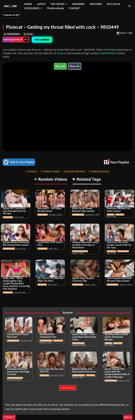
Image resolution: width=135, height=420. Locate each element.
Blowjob (110, 214)
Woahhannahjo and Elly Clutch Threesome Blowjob (116, 337)
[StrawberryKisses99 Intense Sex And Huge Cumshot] (18, 360)
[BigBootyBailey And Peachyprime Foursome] (83, 360)
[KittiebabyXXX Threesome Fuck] (51, 325)
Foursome (90, 375)
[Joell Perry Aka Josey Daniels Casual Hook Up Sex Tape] (119, 232)
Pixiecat (61, 53)
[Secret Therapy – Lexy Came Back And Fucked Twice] (83, 325)
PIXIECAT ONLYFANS (74, 171)
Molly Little (8, 292)
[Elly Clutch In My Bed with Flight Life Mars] (50, 268)
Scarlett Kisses (13, 340)
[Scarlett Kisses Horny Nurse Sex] (18, 325)
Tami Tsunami (112, 284)
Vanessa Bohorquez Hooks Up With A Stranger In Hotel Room (85, 245)
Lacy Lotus (44, 375)
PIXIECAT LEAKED (50, 171)
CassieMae (42, 248)
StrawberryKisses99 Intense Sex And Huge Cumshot (18, 372)
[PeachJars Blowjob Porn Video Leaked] (119, 198)
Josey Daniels (123, 251)
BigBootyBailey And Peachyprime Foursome (84, 370)
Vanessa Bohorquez (80, 251)
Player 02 (74, 66)
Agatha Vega (77, 284)
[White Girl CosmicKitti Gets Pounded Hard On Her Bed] (15, 198)
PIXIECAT (31, 171)
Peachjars (119, 214)
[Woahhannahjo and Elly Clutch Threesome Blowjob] (116, 325)
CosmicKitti (8, 217)
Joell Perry (111, 251)
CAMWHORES (12, 34)
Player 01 (60, 66)
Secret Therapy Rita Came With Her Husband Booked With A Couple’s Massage (117, 373)
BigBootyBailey (78, 375)
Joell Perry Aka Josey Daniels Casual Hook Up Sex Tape (119, 245)
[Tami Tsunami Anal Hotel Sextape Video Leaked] (119, 268)
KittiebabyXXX (46, 340)
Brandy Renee (9, 248)
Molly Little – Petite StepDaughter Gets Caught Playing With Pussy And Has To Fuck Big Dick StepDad (16, 283)
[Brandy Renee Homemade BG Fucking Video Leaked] (15, 232)
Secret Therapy (78, 343)
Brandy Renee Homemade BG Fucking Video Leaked (16, 243)
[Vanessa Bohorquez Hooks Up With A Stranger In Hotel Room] (84, 232)
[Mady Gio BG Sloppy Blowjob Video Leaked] (84, 198)
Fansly (28, 34)
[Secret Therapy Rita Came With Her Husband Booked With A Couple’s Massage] (116, 360)
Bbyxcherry (42, 214)
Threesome (58, 340)
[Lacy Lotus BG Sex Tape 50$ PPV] (51, 360)
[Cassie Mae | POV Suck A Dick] (50, 232)
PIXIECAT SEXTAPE (99, 171)
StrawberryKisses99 (15, 378)
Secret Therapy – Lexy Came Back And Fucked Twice (84, 337)
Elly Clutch (42, 284)
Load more (66, 387)
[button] (130, 6)
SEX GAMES (42, 39)
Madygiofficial (78, 214)
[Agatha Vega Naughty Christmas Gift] (84, 268)
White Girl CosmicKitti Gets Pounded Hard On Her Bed (14, 211)
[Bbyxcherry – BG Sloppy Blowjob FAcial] (50, 198)
